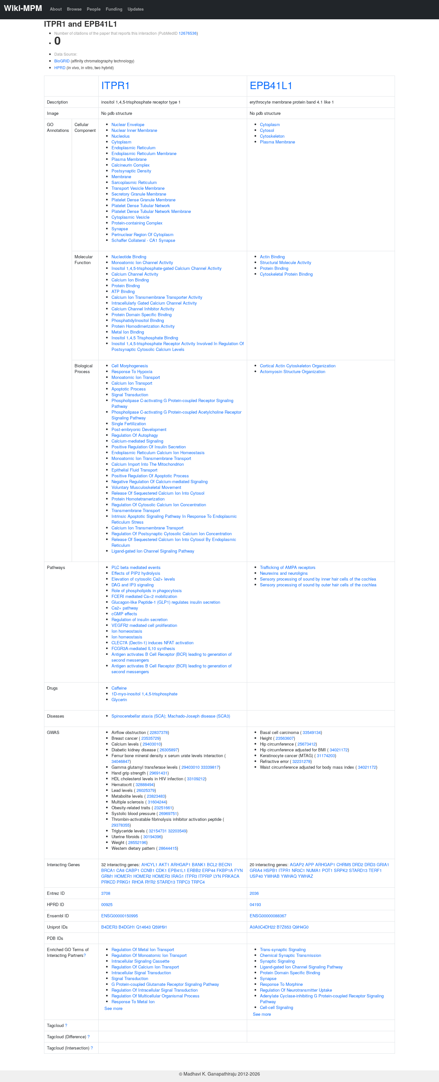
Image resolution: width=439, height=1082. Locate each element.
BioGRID (62, 60)
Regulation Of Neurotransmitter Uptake (296, 990)
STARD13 (166, 882)
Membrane (121, 176)
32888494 (145, 784)
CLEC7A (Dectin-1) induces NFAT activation (152, 642)
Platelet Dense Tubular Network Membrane (151, 211)
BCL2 (212, 864)
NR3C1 (298, 870)
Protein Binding (126, 285)
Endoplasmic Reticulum (134, 147)
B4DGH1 (127, 927)
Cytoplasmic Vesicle (130, 217)
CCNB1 (148, 870)
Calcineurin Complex (131, 165)
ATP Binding (123, 291)
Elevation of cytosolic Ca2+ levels (143, 579)
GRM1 (107, 876)
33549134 (312, 732)
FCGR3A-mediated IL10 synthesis (143, 648)
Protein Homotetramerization (138, 499)
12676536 (188, 33)
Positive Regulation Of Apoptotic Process (150, 475)
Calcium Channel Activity (135, 274)
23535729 (150, 738)
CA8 (120, 870)
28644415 (168, 848)
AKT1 (164, 864)
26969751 (168, 813)
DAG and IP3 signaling (133, 585)
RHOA (138, 882)
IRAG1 (177, 876)
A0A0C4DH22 (262, 927)
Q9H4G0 (300, 927)
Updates (136, 9)
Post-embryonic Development (139, 429)
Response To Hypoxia (132, 371)
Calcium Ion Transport (132, 383)
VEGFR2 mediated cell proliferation (144, 625)
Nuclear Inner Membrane (134, 130)
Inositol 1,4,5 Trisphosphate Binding (145, 338)
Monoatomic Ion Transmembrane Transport (151, 458)
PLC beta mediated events (136, 567)
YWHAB (272, 876)
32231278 (301, 761)
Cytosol (267, 130)
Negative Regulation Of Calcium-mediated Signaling (160, 481)
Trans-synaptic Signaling (283, 949)
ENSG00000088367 (268, 915)
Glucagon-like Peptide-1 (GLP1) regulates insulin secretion (166, 602)
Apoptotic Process (129, 389)
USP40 (256, 876)
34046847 (121, 761)
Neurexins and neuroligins (284, 573)
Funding (114, 9)
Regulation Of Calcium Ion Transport (145, 967)
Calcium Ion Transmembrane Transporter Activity (157, 297)
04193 (255, 904)
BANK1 (199, 864)
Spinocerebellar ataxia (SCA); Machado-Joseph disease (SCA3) (171, 716)
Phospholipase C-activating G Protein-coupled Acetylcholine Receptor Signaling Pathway (176, 415)
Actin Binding (272, 256)
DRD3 (369, 864)
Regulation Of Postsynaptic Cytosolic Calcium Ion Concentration (172, 533)
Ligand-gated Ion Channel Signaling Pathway (153, 551)
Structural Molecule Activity (285, 262)
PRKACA (230, 876)
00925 (106, 904)
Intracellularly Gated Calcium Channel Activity (154, 303)
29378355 (121, 825)
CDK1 (161, 870)
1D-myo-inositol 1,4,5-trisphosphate (144, 694)
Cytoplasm (121, 142)
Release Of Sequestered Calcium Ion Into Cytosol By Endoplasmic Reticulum (174, 542)
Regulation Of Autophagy (135, 435)
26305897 (169, 750)
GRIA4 (256, 870)
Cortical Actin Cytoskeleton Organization (298, 365)
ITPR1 (115, 84)
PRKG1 (123, 882)
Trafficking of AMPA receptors (288, 567)
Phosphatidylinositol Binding (138, 320)
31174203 (326, 755)
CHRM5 (343, 864)
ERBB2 (194, 870)
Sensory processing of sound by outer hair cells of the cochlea (318, 585)
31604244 (157, 802)
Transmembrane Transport (136, 510)
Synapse (120, 228)
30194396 (152, 836)
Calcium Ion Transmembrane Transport (148, 528)
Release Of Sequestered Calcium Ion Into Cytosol (158, 493)
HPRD (60, 67)
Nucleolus (121, 136)
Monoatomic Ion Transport (136, 377)
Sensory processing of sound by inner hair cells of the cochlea (318, 579)
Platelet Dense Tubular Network (141, 205)
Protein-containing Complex (137, 223)
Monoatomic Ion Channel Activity (142, 262)
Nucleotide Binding (129, 256)
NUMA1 (313, 870)
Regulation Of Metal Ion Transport (143, 949)
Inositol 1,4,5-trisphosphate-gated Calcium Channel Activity (167, 268)
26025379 (146, 790)
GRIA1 (383, 864)
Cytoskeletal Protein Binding (286, 274)
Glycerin (119, 699)
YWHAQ (289, 876)
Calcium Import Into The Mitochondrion (148, 464)
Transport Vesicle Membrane (138, 188)
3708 (105, 893)
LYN (217, 876)
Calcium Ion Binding (130, 280)
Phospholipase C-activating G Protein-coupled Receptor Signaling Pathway (172, 403)
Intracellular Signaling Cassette (140, 961)
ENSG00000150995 (119, 915)
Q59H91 (159, 927)
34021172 (339, 750)
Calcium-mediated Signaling (137, 441)
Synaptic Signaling (277, 961)
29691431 (158, 773)
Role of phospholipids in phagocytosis (147, 590)
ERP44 (208, 870)
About (56, 9)
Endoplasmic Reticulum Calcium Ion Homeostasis (158, 452)
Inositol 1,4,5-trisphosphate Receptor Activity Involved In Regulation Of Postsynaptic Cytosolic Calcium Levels (178, 346)
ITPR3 (191, 876)
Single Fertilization (129, 423)
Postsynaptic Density (131, 171)
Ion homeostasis (127, 631)
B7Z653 (284, 927)
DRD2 (357, 864)
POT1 (327, 870)
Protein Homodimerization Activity (143, 326)
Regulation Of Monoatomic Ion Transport (149, 955)
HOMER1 (123, 876)
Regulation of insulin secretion (139, 619)
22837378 (159, 732)
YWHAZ (305, 876)
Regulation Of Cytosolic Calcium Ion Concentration (159, 504)
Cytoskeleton (272, 136)
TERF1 (375, 870)
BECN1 (225, 864)
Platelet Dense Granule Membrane (143, 200)
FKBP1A (225, 870)
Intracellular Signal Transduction (141, 972)
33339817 (210, 767)
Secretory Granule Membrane (139, 194)
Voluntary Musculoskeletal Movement (146, 487)
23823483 (156, 796)
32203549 (177, 831)
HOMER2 (142, 876)
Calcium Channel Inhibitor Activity (143, 309)
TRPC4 (198, 882)
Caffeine (119, 688)
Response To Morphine (281, 984)
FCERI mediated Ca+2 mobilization (144, 596)
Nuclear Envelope (128, 124)
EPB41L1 (271, 84)
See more (113, 1008)
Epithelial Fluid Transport (134, 470)
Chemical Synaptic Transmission (290, 955)
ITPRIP (205, 876)
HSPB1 (270, 870)
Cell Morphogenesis (130, 365)
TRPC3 (183, 882)
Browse (74, 9)
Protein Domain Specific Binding (142, 314)
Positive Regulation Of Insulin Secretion (149, 447)
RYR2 (150, 882)
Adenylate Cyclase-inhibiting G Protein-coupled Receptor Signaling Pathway (322, 998)
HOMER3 (161, 876)
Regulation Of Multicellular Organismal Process (156, 996)
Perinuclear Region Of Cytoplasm (143, 234)
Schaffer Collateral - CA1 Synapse (143, 240)
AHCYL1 (149, 864)
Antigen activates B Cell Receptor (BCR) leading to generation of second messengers (172, 657)
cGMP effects (124, 613)
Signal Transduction (130, 394)
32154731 (158, 831)
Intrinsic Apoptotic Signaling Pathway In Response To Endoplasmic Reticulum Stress (174, 519)
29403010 (152, 744)
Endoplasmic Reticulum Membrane (144, 153)
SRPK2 (341, 870)
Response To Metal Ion (133, 1001)
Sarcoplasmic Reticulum (134, 182)
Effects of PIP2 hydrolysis (136, 573)
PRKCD (108, 882)
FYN (238, 870)
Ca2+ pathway (125, 608)
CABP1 (132, 870)
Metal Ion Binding (128, 332)
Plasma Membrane (129, 159)
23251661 (163, 807)
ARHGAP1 (181, 864)
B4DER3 (109, 927)
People (94, 9)
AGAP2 (297, 864)
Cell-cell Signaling (276, 1007)
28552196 (137, 842)
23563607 (285, 738)
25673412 (307, 744)
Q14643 (143, 927)
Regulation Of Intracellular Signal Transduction (155, 990)
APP (309, 864)
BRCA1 (108, 870)
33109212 (196, 778)
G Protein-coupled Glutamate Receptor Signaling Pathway (165, 984)
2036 (254, 893)
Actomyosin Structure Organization (292, 371)
